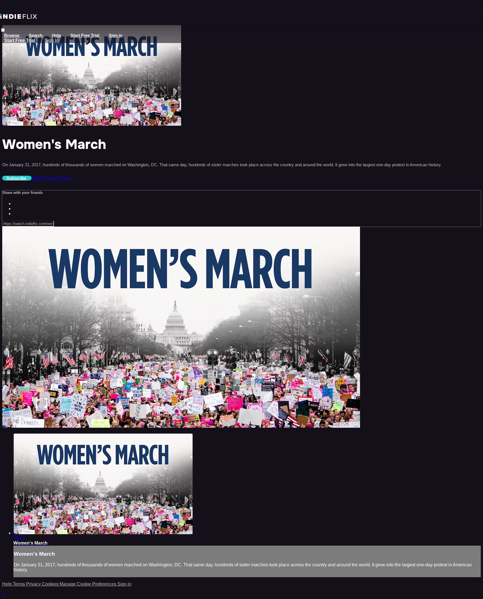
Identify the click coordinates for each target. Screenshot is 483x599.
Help (56, 35)
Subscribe (16, 178)
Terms (19, 584)
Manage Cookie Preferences (88, 584)
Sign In (51, 40)
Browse (12, 35)
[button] (3, 30)
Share (65, 178)
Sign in (115, 35)
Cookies (51, 584)
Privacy (34, 584)
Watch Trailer (45, 178)
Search (36, 35)
